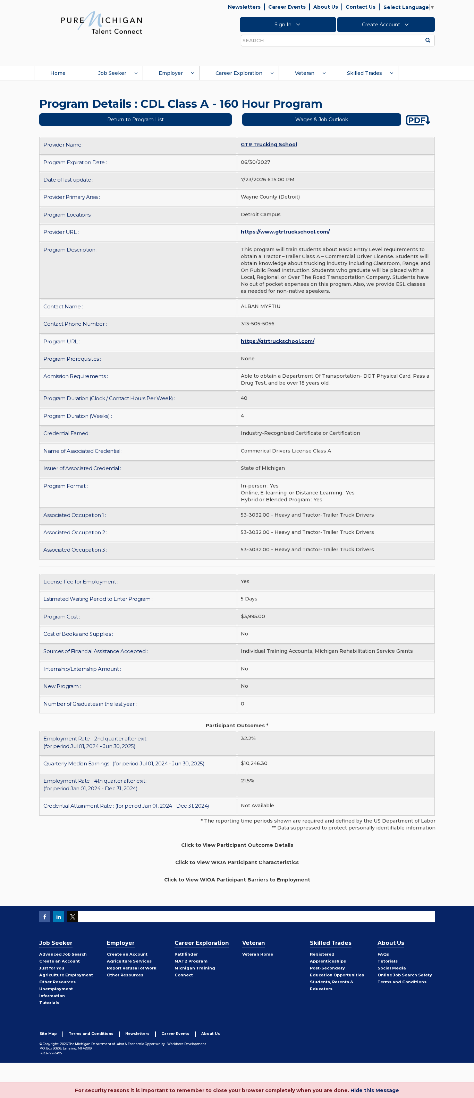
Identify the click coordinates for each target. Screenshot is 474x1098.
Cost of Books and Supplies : (78, 634)
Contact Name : (63, 306)
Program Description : (70, 249)
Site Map (48, 1033)
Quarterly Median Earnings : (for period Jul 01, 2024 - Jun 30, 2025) (123, 763)
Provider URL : (60, 232)
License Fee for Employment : (80, 581)
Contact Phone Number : (75, 323)
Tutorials (49, 1002)
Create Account (381, 24)
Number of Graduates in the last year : (89, 704)
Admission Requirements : (75, 376)
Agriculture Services (129, 961)
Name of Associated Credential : (82, 451)
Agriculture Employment (66, 975)
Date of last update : (68, 179)
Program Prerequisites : (72, 358)
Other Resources (57, 982)
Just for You (51, 968)
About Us (325, 7)
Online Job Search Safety (405, 975)
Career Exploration (238, 73)
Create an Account (59, 961)
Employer (171, 73)
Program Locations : (68, 214)
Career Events (287, 7)
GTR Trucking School (269, 144)
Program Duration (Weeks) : (77, 416)
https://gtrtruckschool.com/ (277, 341)
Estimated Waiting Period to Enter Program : (98, 599)
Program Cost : (61, 616)
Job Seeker (112, 73)
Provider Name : (63, 144)
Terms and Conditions (402, 982)
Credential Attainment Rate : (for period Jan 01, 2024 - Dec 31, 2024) (126, 805)
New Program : (62, 686)
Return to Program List (135, 119)
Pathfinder (186, 954)
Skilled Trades (364, 73)
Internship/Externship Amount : (82, 669)
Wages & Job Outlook (321, 119)
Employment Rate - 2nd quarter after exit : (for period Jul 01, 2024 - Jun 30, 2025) (95, 742)
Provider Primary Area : (71, 197)
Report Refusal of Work (131, 968)
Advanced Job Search (63, 954)
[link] (101, 22)
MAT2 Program (191, 961)
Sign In (283, 24)
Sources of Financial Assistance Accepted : (95, 651)
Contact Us (360, 7)
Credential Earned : (67, 433)
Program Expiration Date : (75, 162)
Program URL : (61, 341)
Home (58, 73)
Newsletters (244, 7)
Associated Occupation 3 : (75, 549)
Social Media (392, 968)
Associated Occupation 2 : (75, 532)
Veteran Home (257, 954)
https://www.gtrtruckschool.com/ (285, 232)
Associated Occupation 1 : (74, 515)
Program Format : (65, 486)
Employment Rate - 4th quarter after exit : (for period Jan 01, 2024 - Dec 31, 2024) (95, 784)
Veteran (304, 73)
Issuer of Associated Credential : (82, 468)
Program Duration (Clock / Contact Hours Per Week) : (109, 398)
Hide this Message (374, 1090)
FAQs (383, 954)
